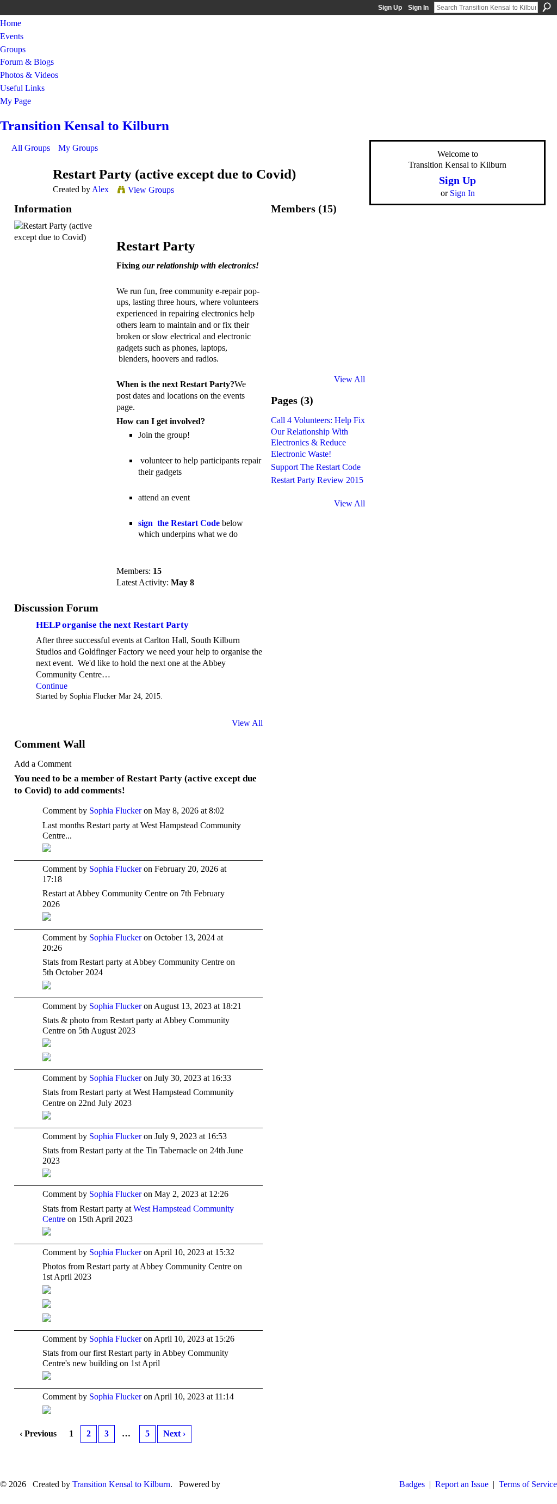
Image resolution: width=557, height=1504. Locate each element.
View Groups (151, 189)
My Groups (78, 147)
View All (247, 722)
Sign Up (390, 7)
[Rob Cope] (346, 272)
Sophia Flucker (115, 810)
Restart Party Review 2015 (317, 480)
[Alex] (28, 194)
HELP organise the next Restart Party (112, 625)
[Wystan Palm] (318, 301)
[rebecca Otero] (289, 330)
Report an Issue (461, 1484)
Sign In (418, 7)
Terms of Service (528, 1484)
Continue (51, 685)
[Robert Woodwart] (318, 272)
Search (546, 7)
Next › (174, 1433)
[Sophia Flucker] (318, 243)
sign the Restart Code (179, 523)
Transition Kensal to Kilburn (84, 125)
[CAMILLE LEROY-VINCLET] (346, 243)
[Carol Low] (289, 301)
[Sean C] (318, 330)
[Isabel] (289, 272)
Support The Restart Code (316, 467)
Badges (412, 1484)
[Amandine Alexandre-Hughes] (346, 301)
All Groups (30, 147)
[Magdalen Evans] (318, 359)
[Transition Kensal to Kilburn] (346, 359)
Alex (100, 189)
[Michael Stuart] (346, 330)
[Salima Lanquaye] (289, 359)
